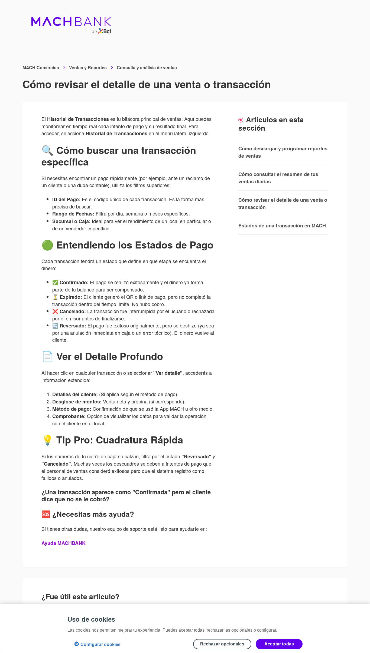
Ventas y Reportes (88, 67)
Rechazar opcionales (222, 644)
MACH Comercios (40, 67)
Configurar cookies (97, 644)
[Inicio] (71, 21)
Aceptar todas (279, 644)
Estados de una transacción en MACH (282, 225)
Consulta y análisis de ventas (147, 67)
